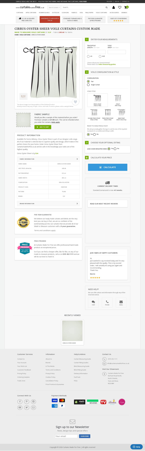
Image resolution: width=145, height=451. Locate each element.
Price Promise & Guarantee (55, 384)
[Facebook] (19, 401)
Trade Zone (21, 381)
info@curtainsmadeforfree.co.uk (118, 363)
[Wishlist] (119, 7)
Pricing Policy (21, 373)
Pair (92, 81)
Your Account (21, 363)
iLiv (49, 32)
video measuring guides (107, 64)
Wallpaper (89, 12)
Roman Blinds (44, 12)
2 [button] (22, 99)
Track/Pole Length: (93, 47)
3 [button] (25, 99)
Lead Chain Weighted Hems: (97, 149)
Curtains (19, 12)
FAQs (75, 381)
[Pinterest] (26, 401)
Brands (124, 12)
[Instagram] (33, 401)
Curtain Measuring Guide (82, 359)
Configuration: (93, 78)
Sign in (117, 1)
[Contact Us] (33, 407)
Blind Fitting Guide (80, 370)
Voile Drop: (113, 47)
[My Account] (113, 7)
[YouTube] (19, 407)
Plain (64, 191)
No (98, 134)
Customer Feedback (24, 370)
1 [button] (20, 99)
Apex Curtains (31, 12)
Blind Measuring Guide (81, 366)
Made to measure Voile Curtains (30, 32)
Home (17, 35)
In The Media (50, 366)
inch (103, 56)
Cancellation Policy (52, 381)
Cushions (65, 12)
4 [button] (28, 99)
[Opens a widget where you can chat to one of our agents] (136, 447)
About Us (49, 359)
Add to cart (44, 127)
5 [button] (31, 99)
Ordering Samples (23, 377)
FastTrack (77, 377)
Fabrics (74, 12)
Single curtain (95, 84)
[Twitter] (26, 407)
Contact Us (125, 1)
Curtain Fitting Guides (81, 363)
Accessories (114, 12)
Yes (92, 134)
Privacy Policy (50, 373)
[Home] (30, 8)
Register (109, 1)
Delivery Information (81, 373)
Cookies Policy (50, 377)
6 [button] (34, 99)
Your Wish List (22, 366)
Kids (81, 12)
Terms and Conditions (53, 370)
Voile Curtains (101, 12)
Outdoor (55, 12)
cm (91, 56)
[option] (48, 71)
